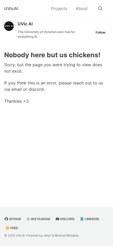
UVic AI (25, 23)
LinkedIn (91, 219)
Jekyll (47, 235)
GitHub (14, 219)
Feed (13, 228)
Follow (100, 32)
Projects (59, 8)
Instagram (40, 219)
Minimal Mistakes (67, 235)
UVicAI (11, 8)
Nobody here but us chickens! (52, 55)
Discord (67, 219)
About (82, 8)
